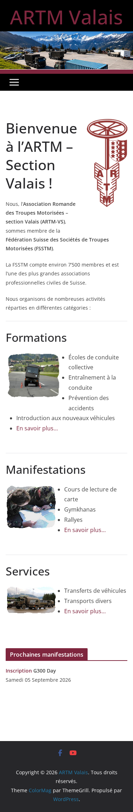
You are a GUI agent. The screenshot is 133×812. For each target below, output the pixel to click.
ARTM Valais (66, 17)
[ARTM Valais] (66, 36)
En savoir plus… (37, 428)
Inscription (19, 670)
